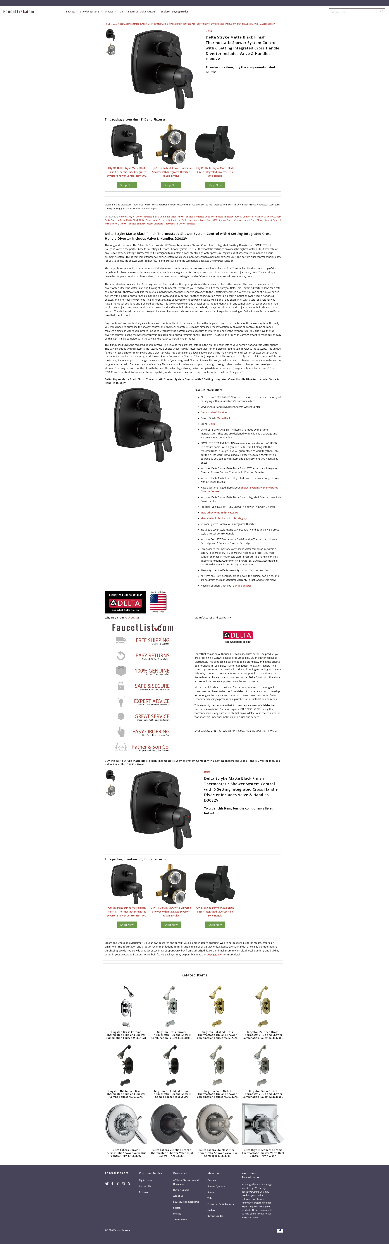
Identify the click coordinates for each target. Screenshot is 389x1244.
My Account (145, 1180)
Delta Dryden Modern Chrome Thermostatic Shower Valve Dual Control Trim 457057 (263, 1124)
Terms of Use (180, 1219)
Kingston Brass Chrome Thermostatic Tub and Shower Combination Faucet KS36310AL (126, 1006)
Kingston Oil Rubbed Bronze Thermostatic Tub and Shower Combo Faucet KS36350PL (171, 1065)
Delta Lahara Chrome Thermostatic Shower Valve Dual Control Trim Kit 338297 (126, 1124)
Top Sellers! (244, 585)
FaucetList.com (121, 1230)
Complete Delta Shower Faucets (176, 216)
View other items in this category (219, 512)
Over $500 (212, 220)
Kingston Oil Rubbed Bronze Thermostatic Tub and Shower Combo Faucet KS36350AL (126, 1065)
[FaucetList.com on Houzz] (129, 1184)
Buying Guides (180, 11)
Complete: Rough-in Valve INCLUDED (262, 216)
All (130, 216)
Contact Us (145, 1186)
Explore (165, 11)
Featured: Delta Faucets (141, 11)
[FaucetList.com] (32, 12)
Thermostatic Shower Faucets (179, 223)
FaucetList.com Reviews (186, 1201)
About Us (178, 1195)
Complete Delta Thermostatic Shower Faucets (217, 216)
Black (156, 216)
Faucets (70, 11)
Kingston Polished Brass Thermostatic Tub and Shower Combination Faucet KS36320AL (217, 1006)
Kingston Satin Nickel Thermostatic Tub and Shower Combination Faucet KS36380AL (217, 1065)
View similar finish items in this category (224, 518)
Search (177, 1207)
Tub (121, 11)
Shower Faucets (128, 223)
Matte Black (199, 220)
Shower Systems (90, 11)
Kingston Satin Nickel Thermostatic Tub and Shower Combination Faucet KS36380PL (263, 1065)
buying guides (215, 954)
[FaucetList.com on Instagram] (123, 1184)
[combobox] (357, 11)
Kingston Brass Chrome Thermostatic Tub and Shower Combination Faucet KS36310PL (171, 1006)
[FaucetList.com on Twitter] (107, 1184)
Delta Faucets (112, 220)
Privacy (177, 1213)
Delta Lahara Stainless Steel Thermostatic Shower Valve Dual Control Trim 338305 (217, 1124)
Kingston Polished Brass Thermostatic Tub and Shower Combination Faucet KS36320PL (263, 1006)
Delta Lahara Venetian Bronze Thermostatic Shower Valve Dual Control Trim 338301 (171, 1124)
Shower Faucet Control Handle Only (237, 220)
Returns (143, 1192)
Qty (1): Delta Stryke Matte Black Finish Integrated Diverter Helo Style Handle (215, 171)
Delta (209, 31)
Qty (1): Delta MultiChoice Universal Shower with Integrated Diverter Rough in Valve (171, 171)
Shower (109, 11)
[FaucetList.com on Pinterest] (118, 1184)
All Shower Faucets (142, 216)
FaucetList (131, 617)
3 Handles (122, 216)
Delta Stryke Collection (180, 220)
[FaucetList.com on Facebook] (112, 1184)
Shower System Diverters (150, 223)
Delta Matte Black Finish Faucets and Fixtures (143, 220)
